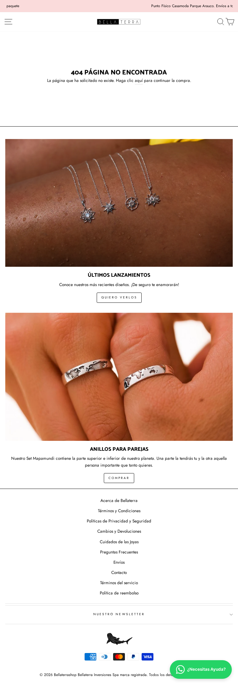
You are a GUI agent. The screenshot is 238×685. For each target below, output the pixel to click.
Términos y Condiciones (119, 511)
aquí (139, 80)
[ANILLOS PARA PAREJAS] (119, 377)
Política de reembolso (119, 593)
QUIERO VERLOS (119, 297)
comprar (119, 478)
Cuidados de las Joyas (119, 542)
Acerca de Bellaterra (119, 500)
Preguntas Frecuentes (119, 552)
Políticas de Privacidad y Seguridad (119, 521)
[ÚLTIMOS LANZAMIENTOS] (119, 203)
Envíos (119, 562)
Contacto (119, 572)
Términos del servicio (119, 583)
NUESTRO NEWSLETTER (119, 614)
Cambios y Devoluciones (119, 531)
